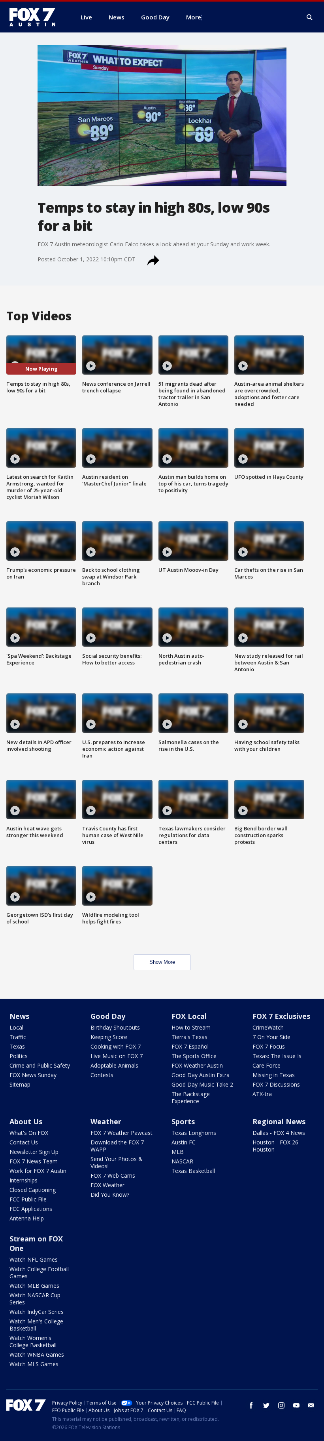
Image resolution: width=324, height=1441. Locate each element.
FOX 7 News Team (33, 1161)
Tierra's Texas (189, 1037)
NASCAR (182, 1161)
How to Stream (191, 1027)
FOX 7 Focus (268, 1046)
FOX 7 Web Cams (112, 1175)
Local (16, 1027)
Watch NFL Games (33, 1259)
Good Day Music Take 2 (202, 1084)
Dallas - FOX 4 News (278, 1132)
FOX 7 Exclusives (281, 1016)
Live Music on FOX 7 (116, 1056)
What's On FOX (28, 1132)
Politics (18, 1056)
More (193, 17)
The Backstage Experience (190, 1097)
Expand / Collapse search (310, 17)
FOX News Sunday (33, 1075)
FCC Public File (28, 1199)
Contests (101, 1075)
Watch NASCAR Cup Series (34, 1298)
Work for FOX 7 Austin (37, 1171)
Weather (105, 1121)
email (311, 1405)
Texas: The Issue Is (276, 1056)
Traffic (17, 1037)
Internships (23, 1180)
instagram (281, 1405)
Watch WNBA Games (36, 1354)
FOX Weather (107, 1185)
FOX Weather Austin (197, 1065)
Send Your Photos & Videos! (116, 1162)
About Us (25, 1121)
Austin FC (183, 1142)
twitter (266, 1405)
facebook (251, 1405)
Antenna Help (26, 1218)
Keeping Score (108, 1037)
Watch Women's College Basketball (33, 1341)
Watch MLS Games (33, 1364)
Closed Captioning (32, 1190)
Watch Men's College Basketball (36, 1324)
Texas (17, 1046)
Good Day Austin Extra (200, 1075)
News (19, 1016)
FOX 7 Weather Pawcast (121, 1132)
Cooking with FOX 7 (115, 1046)
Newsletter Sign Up (33, 1151)
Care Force (266, 1065)
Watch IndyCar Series (36, 1311)
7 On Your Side (271, 1037)
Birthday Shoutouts (115, 1027)
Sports (183, 1121)
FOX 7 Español (190, 1046)
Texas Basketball (193, 1171)
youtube (296, 1405)
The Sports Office (194, 1056)
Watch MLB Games (34, 1285)
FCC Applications (30, 1209)
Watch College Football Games (39, 1272)
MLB (177, 1151)
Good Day (107, 1016)
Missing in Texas (273, 1075)
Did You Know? (109, 1194)
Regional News (278, 1121)
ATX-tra (262, 1094)
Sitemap (19, 1084)
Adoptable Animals (114, 1065)
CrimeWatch (268, 1027)
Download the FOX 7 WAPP (117, 1145)
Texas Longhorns (193, 1132)
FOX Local (189, 1016)
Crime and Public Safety (39, 1065)
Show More (162, 962)
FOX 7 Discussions (276, 1084)
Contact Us (23, 1142)
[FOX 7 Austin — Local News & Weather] (35, 17)
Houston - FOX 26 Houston (275, 1145)
